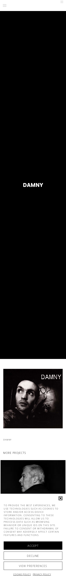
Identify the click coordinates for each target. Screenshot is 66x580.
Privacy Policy (42, 574)
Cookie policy (22, 574)
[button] (60, 498)
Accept (32, 546)
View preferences (33, 566)
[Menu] (61, 2)
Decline (33, 556)
